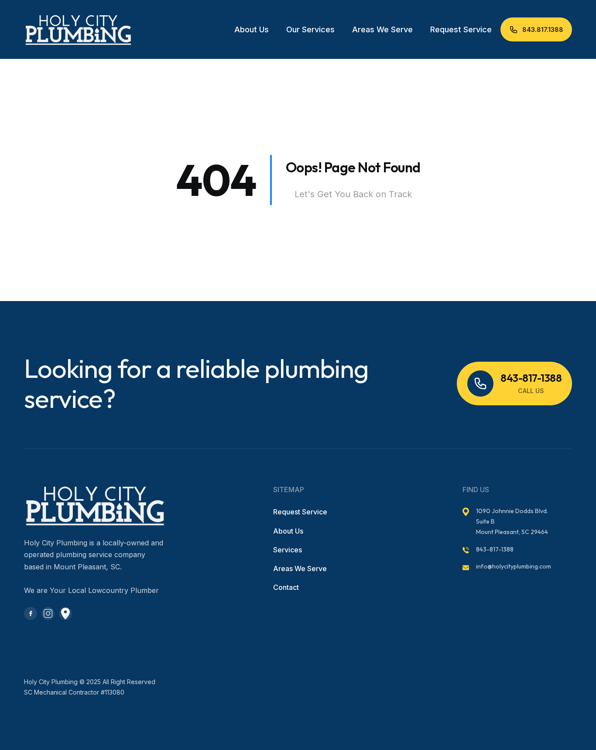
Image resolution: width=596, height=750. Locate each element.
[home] (67, 29)
